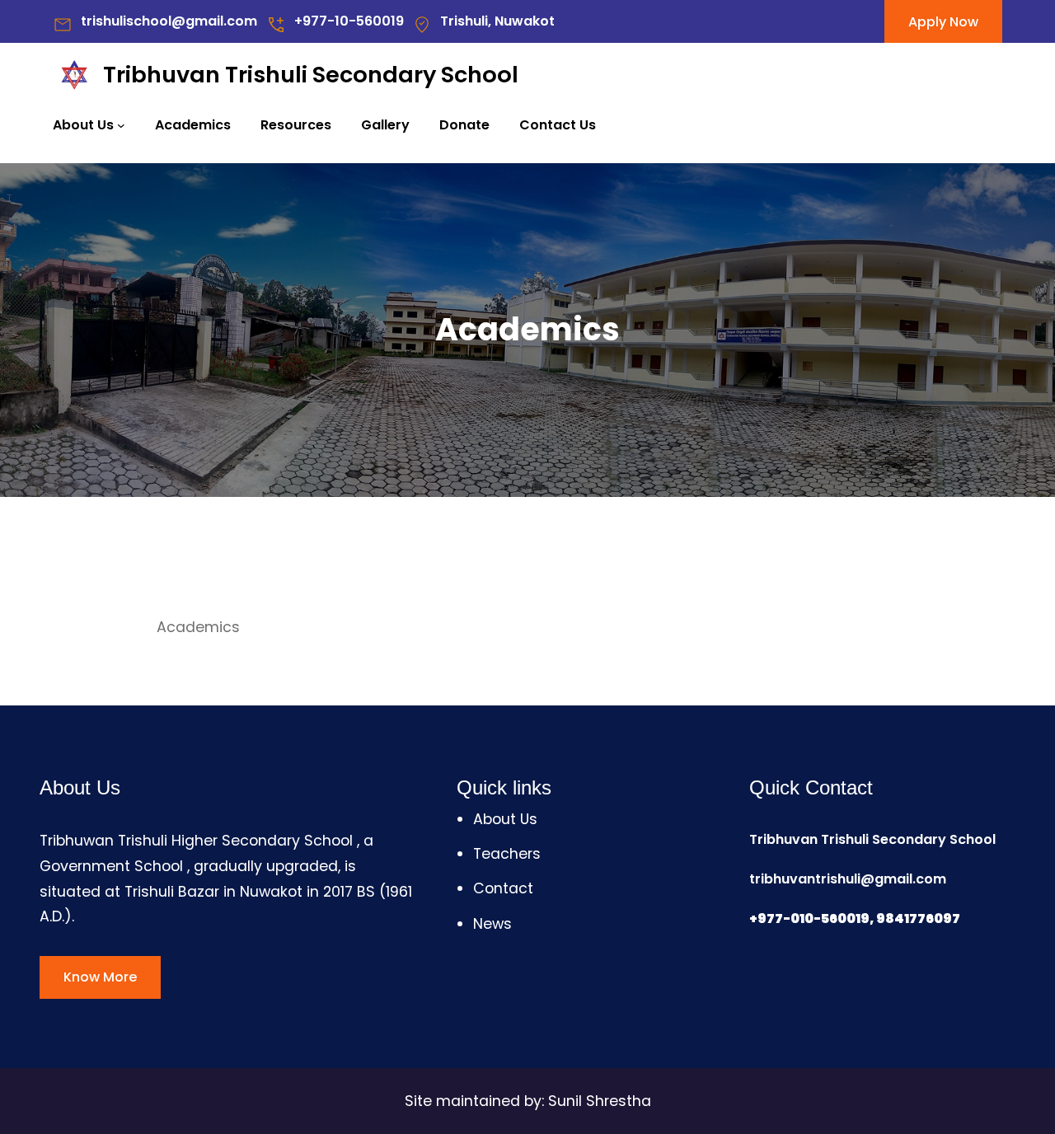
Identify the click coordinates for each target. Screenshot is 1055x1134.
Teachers (507, 854)
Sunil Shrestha (599, 1101)
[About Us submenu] (121, 125)
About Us (83, 124)
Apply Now (943, 21)
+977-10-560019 (349, 21)
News (492, 924)
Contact (503, 888)
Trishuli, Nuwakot (497, 21)
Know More (100, 977)
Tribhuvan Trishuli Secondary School (310, 75)
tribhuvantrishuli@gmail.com (847, 878)
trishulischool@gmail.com (169, 21)
